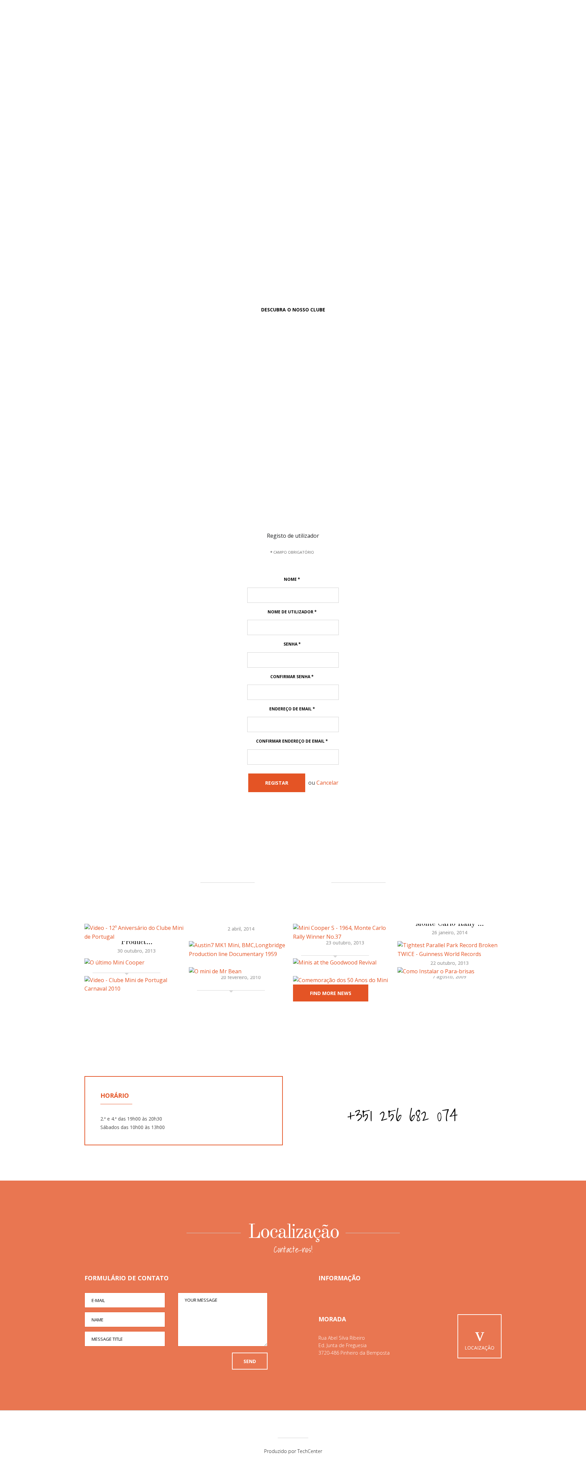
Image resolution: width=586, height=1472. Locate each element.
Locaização (479, 1347)
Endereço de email (292, 709)
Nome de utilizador (292, 612)
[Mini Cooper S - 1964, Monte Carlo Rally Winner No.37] (345, 932)
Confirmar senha (292, 677)
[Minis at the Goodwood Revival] (345, 962)
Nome (292, 579)
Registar (276, 783)
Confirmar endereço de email (292, 741)
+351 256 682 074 (402, 1115)
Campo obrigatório (292, 552)
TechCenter (309, 1451)
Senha (292, 644)
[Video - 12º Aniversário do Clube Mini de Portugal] (136, 932)
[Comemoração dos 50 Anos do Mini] (345, 980)
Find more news (330, 993)
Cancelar (327, 782)
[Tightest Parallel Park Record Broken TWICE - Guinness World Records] (449, 949)
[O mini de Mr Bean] (241, 971)
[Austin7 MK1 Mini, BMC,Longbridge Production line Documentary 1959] (241, 949)
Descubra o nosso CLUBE (293, 309)
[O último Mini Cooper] (136, 962)
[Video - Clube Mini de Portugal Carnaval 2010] (136, 984)
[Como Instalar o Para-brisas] (449, 971)
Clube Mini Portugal (293, 69)
